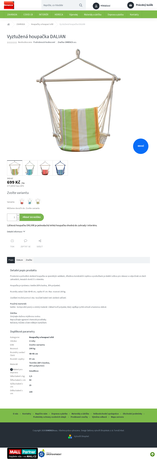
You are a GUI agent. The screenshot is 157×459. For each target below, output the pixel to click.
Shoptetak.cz (106, 430)
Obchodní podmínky (132, 413)
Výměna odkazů (99, 417)
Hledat (81, 5)
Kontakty (26, 413)
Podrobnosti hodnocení (44, 42)
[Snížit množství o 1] (17, 219)
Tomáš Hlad (119, 430)
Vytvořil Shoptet (81, 436)
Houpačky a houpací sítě (41, 337)
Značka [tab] (29, 260)
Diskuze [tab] (19, 260)
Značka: (67, 42)
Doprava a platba (59, 413)
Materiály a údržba (80, 413)
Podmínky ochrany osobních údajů (50, 417)
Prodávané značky (79, 417)
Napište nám (41, 413)
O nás (15, 413)
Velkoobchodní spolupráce (106, 413)
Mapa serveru (117, 417)
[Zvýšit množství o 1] (17, 215)
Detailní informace (14, 231)
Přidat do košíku (32, 217)
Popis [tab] (11, 260)
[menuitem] (12, 14)
